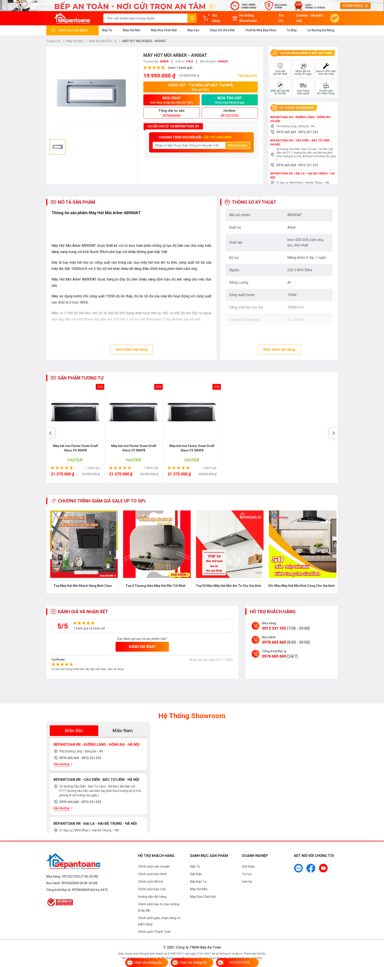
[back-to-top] (375, 939)
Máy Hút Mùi (131, 30)
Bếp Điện (196, 874)
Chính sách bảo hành (152, 874)
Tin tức (247, 874)
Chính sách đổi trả (150, 881)
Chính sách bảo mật (152, 889)
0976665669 (70, 883)
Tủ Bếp (292, 30)
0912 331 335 (274, 628)
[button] (50, 433)
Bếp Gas (193, 30)
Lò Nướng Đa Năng (320, 30)
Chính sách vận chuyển (154, 866)
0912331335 (71, 876)
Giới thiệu (248, 866)
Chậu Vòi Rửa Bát (222, 30)
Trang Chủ (53, 41)
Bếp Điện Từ (198, 881)
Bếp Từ (107, 30)
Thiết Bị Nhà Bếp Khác (260, 30)
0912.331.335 (308, 132)
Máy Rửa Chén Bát (164, 30)
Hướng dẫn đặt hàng (152, 896)
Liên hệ (247, 881)
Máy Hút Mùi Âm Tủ (103, 41)
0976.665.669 (286, 132)
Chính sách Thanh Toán (154, 931)
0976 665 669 (274, 642)
